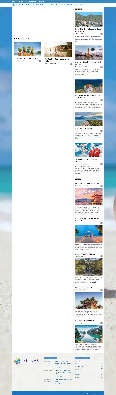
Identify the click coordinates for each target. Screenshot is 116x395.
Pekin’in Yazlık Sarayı (84, 287)
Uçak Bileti (21, 1)
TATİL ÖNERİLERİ (51, 4)
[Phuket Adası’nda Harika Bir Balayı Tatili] (88, 234)
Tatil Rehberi (78, 369)
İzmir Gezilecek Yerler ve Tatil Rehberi (88, 63)
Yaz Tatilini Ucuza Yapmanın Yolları (56, 60)
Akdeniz (77, 377)
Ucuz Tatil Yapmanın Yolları (25, 58)
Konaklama (32, 1)
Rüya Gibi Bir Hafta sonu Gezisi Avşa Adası (88, 30)
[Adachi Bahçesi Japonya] (88, 267)
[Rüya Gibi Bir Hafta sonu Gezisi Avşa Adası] (88, 19)
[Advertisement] (43, 21)
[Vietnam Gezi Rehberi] (88, 334)
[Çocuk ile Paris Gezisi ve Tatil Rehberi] (48, 382)
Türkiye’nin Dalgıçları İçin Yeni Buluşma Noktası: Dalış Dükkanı (63, 372)
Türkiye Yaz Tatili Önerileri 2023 (86, 160)
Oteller (14, 1)
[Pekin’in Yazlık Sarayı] (88, 300)
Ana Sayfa (16, 35)
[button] (102, 5)
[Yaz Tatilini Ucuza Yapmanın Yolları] (58, 49)
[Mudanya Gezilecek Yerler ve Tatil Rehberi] (88, 86)
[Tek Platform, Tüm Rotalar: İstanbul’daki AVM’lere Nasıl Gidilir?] (48, 364)
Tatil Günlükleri (79, 366)
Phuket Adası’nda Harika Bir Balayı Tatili (87, 219)
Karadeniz (77, 374)
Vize (26, 1)
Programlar (41, 1)
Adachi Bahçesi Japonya (85, 254)
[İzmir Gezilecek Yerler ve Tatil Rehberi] (88, 52)
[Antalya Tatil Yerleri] (88, 119)
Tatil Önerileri (78, 361)
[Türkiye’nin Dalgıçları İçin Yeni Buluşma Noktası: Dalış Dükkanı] (48, 373)
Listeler (77, 372)
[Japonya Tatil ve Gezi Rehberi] (88, 196)
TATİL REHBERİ (79, 4)
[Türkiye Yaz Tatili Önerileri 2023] (88, 150)
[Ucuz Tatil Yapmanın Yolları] (27, 49)
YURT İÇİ (39, 4)
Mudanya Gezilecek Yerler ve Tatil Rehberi (87, 96)
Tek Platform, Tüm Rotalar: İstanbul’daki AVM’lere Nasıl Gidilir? (63, 363)
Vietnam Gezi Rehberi (84, 320)
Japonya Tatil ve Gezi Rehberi (87, 183)
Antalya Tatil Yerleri (84, 128)
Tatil (15, 60)
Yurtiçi (76, 363)
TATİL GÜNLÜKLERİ (65, 4)
